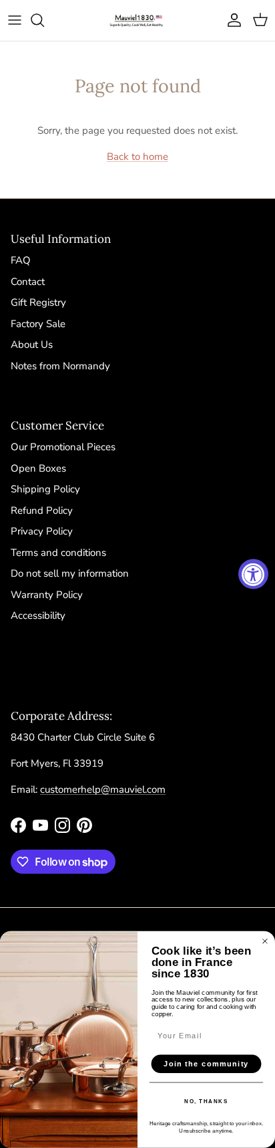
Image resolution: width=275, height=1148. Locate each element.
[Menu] (14, 20)
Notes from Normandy (60, 366)
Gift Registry (38, 302)
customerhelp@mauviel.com (103, 789)
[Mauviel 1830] (137, 20)
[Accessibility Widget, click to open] (253, 574)
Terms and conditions (58, 552)
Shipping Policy (45, 489)
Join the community (206, 1064)
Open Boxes (38, 468)
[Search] (44, 20)
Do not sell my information (70, 573)
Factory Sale (38, 323)
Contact (28, 281)
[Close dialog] (265, 941)
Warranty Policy (47, 594)
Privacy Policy (42, 531)
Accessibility (38, 615)
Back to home (137, 156)
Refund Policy (42, 510)
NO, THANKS (206, 1101)
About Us (32, 344)
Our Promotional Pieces (63, 447)
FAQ (21, 260)
